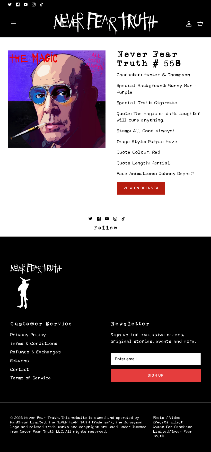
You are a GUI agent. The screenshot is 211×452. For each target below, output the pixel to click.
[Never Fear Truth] (106, 23)
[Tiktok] (41, 4)
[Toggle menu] (13, 23)
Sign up (156, 375)
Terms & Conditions (34, 344)
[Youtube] (26, 4)
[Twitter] (10, 4)
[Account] (188, 23)
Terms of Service (30, 378)
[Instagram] (34, 4)
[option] (57, 99)
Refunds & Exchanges (35, 352)
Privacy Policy (28, 335)
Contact (19, 370)
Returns (19, 361)
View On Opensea (141, 188)
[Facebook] (18, 4)
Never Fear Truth (41, 418)
